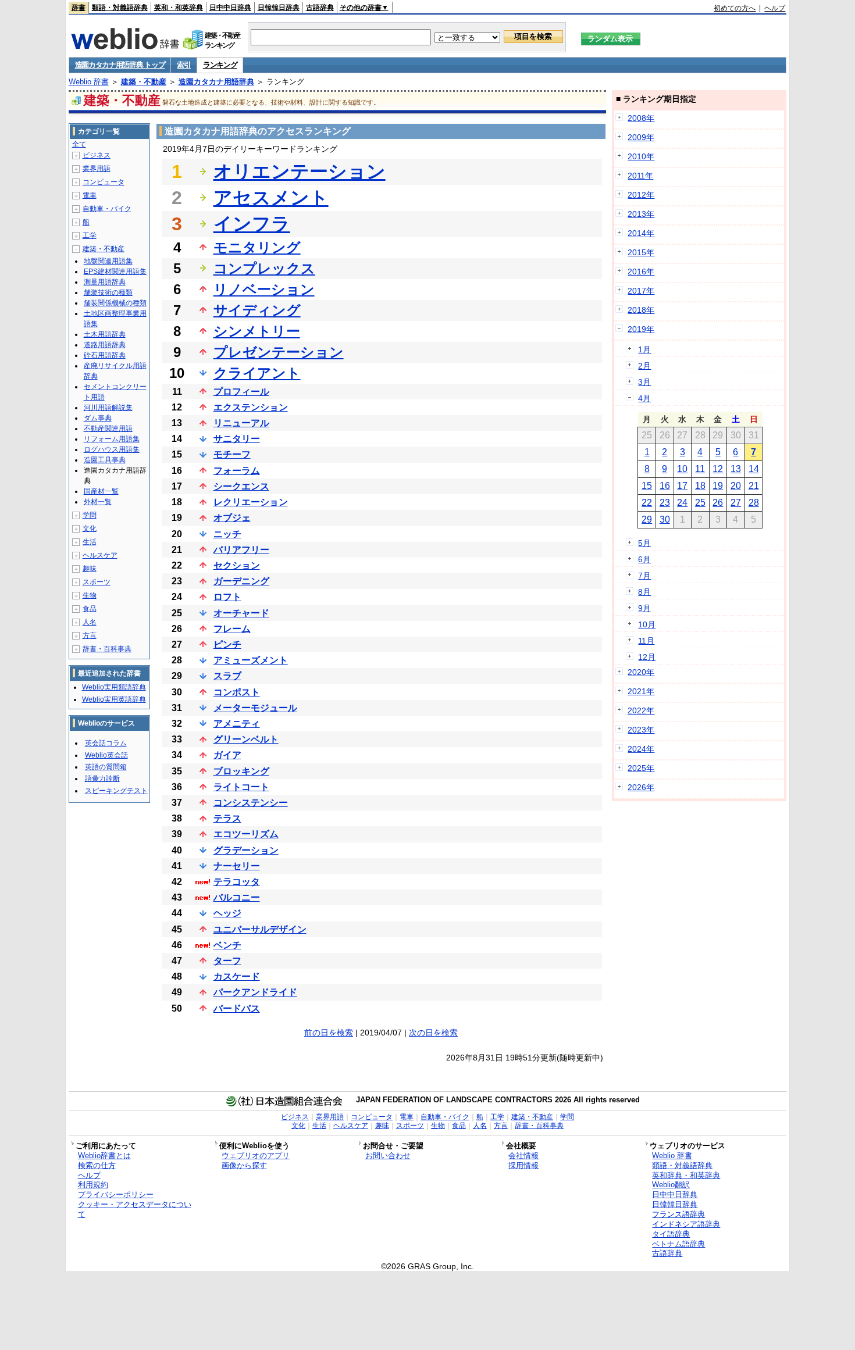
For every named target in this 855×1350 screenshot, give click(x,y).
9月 (644, 608)
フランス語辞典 (678, 1214)
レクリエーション (250, 502)
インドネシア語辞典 (686, 1224)
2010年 (641, 156)
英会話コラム (106, 743)
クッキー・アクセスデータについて (134, 1209)
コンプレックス (264, 268)
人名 (90, 622)
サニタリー (236, 439)
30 (665, 519)
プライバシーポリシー (116, 1194)
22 (647, 503)
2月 (644, 365)
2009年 (641, 137)
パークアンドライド (255, 992)
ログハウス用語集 (112, 449)
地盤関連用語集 (108, 261)
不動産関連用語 (108, 428)
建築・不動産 (143, 81)
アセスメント (271, 197)
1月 (644, 349)
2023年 (641, 729)
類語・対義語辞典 (120, 7)
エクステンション (250, 407)
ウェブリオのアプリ (256, 1155)
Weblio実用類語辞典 (114, 687)
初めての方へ (735, 8)
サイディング (257, 310)
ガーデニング (241, 581)
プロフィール (241, 392)
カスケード (236, 976)
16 (665, 486)
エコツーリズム (246, 834)
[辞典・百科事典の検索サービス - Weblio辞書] (125, 45)
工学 (90, 235)
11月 (646, 640)
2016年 (641, 271)
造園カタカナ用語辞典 (216, 81)
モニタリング (257, 247)
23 (665, 503)
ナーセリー (236, 866)
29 (647, 519)
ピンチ (227, 644)
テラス (227, 818)
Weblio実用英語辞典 (114, 699)
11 (700, 469)
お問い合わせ (388, 1155)
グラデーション (246, 850)
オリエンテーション (299, 171)
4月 (644, 398)
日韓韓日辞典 (279, 7)
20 (736, 486)
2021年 (641, 691)
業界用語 (97, 169)
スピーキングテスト (116, 791)
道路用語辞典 (105, 345)
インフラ (251, 223)
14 (754, 469)
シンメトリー (256, 331)
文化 (90, 528)
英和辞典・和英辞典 (686, 1175)
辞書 (79, 7)
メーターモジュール (255, 708)
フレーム (232, 629)
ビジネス (97, 155)
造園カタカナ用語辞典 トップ (120, 64)
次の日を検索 (433, 1032)
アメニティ (236, 723)
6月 (644, 559)
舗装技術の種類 (108, 292)
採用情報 (523, 1165)
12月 (647, 657)
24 (682, 503)
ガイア (227, 755)
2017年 (641, 290)
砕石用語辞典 (105, 355)
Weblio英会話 (106, 755)
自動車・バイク (107, 209)
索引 (183, 64)
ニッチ (227, 534)
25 (700, 503)
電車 (90, 195)
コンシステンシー (250, 803)
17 (682, 486)
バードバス (236, 1008)
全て (79, 144)
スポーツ (97, 582)
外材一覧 (98, 502)
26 (717, 503)
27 (736, 503)
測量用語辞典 (105, 282)
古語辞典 (320, 7)
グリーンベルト (246, 739)
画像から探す (244, 1165)
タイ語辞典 (671, 1234)
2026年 (641, 787)
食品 (90, 609)
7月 (644, 575)
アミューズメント (250, 660)
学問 (90, 515)
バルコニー (236, 897)
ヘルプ (774, 8)
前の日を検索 (328, 1032)
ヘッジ (227, 913)
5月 (644, 543)
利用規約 (93, 1184)
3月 (644, 382)
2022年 (641, 710)
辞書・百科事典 (107, 649)
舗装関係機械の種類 (115, 303)
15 (647, 486)
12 (717, 469)
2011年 (640, 175)
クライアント (257, 373)
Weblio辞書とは (104, 1155)
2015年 (641, 252)
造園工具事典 (105, 460)
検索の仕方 (97, 1165)
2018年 (641, 310)
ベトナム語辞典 (678, 1244)
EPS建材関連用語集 (115, 271)
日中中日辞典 (230, 7)
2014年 (641, 233)
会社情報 (523, 1155)
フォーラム (236, 471)
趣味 (90, 569)
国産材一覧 (101, 491)
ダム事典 (98, 418)
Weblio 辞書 (89, 81)
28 (754, 503)
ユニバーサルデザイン (260, 929)
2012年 (641, 194)
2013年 (641, 214)
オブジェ (232, 518)
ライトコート (241, 787)
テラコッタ (236, 882)
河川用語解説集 (108, 407)
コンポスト (236, 692)
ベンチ (227, 945)
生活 (90, 542)
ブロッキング (241, 771)
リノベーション (264, 289)
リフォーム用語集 (112, 439)
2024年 (641, 748)
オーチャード (241, 613)
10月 (647, 624)
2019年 (641, 329)
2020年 (641, 672)
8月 (644, 592)
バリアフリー (241, 550)
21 (754, 486)
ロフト (227, 597)
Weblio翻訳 (671, 1184)
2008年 (641, 118)
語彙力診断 (102, 778)
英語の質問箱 (106, 767)
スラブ (227, 676)
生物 (90, 595)
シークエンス (241, 486)
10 (682, 469)
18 (700, 486)
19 (717, 486)
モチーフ (232, 454)
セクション (236, 565)
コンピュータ (103, 182)
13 (736, 469)
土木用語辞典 (105, 334)
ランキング (220, 64)
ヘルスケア (100, 555)
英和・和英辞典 (178, 7)
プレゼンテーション (278, 352)
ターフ (227, 961)
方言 (90, 635)
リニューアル (241, 423)
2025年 (641, 768)
